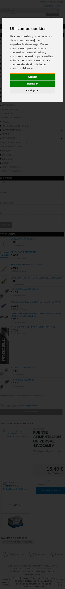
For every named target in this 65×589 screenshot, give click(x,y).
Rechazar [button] (32, 83)
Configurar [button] (32, 90)
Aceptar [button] (32, 76)
